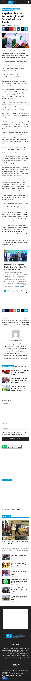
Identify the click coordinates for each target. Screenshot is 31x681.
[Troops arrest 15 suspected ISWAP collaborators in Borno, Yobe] (6, 598)
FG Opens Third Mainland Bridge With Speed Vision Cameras (8, 322)
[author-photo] (16, 338)
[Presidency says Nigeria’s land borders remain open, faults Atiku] (6, 380)
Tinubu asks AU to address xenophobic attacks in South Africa (19, 589)
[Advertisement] (15, 300)
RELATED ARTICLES (8, 366)
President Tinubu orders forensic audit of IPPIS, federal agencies (18, 388)
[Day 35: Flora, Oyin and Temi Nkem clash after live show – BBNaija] (6, 557)
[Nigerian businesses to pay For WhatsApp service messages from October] (6, 581)
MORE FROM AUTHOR (20, 366)
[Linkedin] (18, 29)
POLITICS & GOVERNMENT (7, 10)
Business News (9, 6)
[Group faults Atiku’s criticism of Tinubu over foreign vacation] (6, 372)
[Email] (22, 29)
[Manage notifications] (3, 677)
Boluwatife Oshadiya (7, 25)
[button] (2, 2)
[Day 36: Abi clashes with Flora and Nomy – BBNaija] (15, 530)
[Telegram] (26, 29)
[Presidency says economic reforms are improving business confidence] (6, 573)
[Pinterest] (11, 29)
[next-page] (5, 394)
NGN (11, 509)
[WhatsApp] (14, 29)
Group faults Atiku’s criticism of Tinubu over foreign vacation (20, 372)
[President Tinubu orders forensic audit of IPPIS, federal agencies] (6, 388)
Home (3, 6)
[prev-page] (3, 394)
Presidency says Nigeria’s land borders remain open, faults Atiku (19, 380)
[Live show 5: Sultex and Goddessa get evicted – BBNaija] (6, 565)
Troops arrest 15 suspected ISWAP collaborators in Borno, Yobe (19, 598)
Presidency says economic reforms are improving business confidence (20, 573)
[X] (7, 29)
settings (18, 675)
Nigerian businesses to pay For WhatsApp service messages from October (19, 581)
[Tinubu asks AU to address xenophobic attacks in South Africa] (6, 590)
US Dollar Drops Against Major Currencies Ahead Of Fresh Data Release (22, 322)
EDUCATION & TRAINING (20, 6)
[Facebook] (3, 29)
